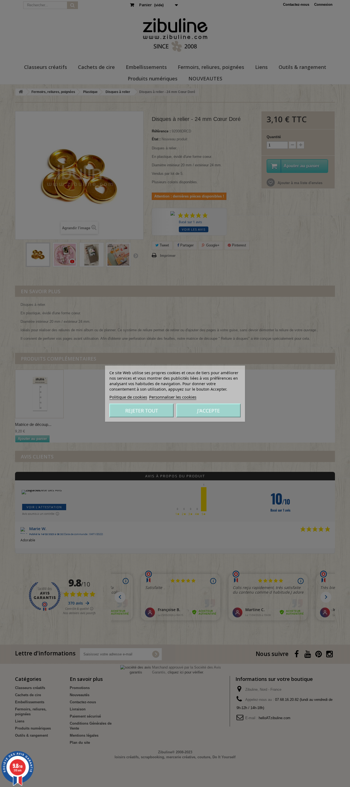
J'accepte (208, 410)
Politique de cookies (128, 396)
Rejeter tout (141, 410)
